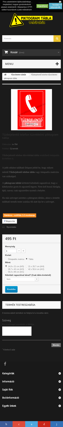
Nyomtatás (11, 227)
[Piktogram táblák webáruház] (31, 20)
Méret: (8, 262)
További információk (56, 6)
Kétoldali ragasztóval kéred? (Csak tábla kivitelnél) (28, 275)
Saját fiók (7, 389)
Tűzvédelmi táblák (18, 75)
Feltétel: (5, 149)
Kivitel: (8, 255)
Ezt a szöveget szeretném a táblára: (18, 324)
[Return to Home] (5, 75)
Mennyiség (10, 246)
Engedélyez (42, 6)
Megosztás (10, 221)
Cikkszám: (7, 144)
